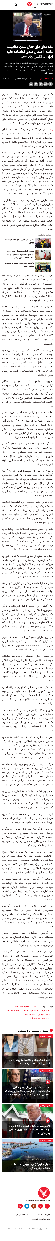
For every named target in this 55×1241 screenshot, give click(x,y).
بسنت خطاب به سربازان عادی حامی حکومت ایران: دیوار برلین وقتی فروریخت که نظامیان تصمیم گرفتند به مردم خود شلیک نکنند (27, 1093)
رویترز (49, 129)
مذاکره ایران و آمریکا (31, 1010)
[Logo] (47, 15)
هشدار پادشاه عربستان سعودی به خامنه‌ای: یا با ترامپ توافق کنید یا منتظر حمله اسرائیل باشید (20, 254)
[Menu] (5, 5)
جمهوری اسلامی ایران (22, 1006)
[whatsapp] (20, 1206)
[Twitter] (41, 84)
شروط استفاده (44, 1214)
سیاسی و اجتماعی (28, 1031)
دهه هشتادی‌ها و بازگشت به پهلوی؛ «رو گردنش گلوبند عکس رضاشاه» (29, 1062)
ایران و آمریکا (46, 1010)
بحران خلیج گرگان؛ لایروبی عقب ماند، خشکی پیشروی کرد (30, 1166)
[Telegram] (26, 1206)
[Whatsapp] (45, 84)
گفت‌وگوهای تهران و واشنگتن (40, 1018)
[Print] (31, 84)
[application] (27, 26)
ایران (34, 1006)
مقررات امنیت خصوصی (40, 1219)
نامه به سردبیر (22, 1214)
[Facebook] (50, 84)
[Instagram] (33, 1206)
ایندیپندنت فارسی (44, 79)
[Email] (36, 84)
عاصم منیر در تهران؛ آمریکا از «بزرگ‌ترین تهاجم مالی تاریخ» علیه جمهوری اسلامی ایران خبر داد (29, 1129)
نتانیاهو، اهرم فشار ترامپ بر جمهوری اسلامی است (19, 265)
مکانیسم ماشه (30, 1014)
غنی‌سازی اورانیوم (44, 1014)
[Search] (16, 5)
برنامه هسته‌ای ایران (14, 1010)
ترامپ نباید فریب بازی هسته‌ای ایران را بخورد (19, 241)
